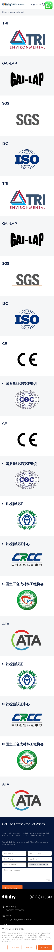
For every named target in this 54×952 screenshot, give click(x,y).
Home (4, 12)
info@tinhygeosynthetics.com (21, 919)
